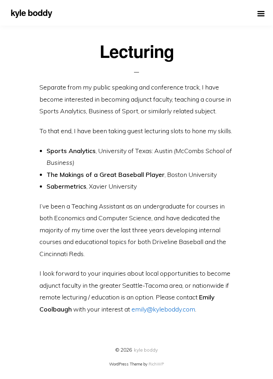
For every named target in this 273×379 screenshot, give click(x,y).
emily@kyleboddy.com (163, 309)
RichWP (156, 364)
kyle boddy (146, 350)
